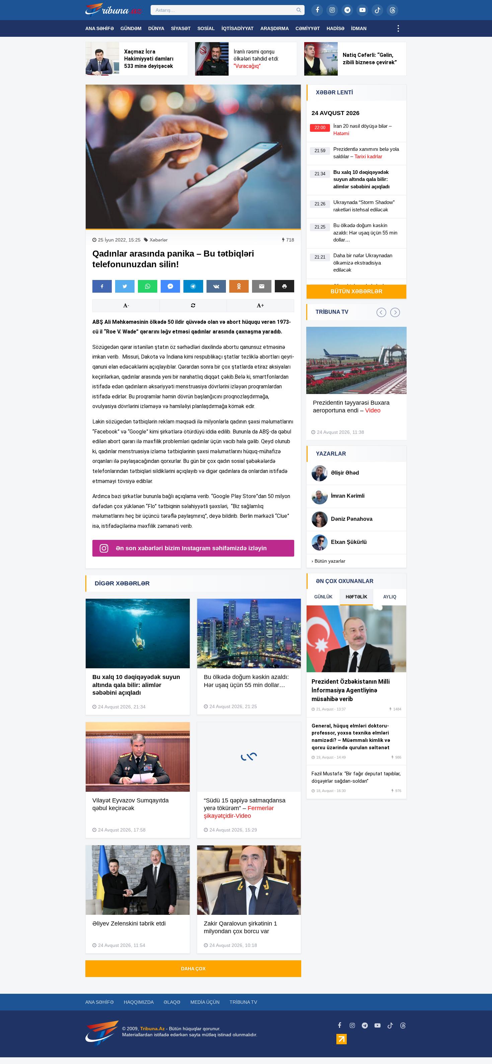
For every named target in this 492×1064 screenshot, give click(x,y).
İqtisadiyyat (238, 28)
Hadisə (335, 28)
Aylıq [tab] (389, 596)
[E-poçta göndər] (261, 286)
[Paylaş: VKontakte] (216, 286)
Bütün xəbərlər (357, 291)
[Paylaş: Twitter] (125, 286)
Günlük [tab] (323, 596)
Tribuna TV (243, 1002)
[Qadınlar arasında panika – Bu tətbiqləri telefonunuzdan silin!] (193, 157)
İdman (358, 28)
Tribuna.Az (152, 1028)
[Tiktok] (377, 10)
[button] (284, 286)
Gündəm (131, 28)
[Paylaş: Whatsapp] (147, 286)
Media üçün (205, 1002)
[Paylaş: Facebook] (102, 286)
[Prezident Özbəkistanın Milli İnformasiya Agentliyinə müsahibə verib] (356, 638)
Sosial (206, 28)
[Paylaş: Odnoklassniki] (239, 286)
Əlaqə (172, 1002)
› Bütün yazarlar (328, 561)
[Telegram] (347, 10)
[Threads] (392, 10)
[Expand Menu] (398, 28)
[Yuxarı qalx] (473, 1045)
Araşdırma (274, 28)
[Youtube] (362, 10)
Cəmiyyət (308, 28)
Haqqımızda (139, 1002)
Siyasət (181, 28)
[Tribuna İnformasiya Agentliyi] (113, 10)
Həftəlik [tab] (356, 596)
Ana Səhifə (99, 28)
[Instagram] (332, 10)
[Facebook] (317, 10)
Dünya (156, 28)
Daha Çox (193, 968)
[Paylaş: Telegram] (193, 286)
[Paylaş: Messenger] (170, 286)
